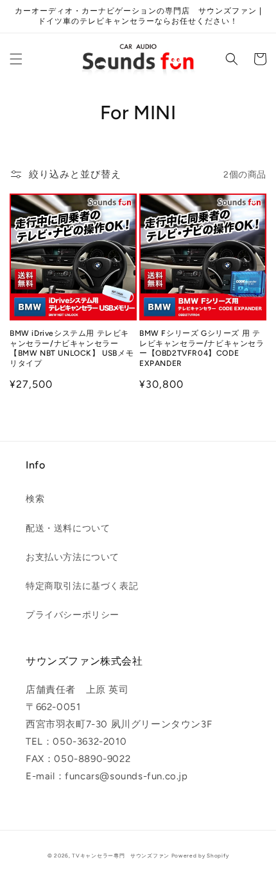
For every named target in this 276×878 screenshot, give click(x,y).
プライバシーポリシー (72, 614)
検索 (35, 498)
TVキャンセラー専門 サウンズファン (120, 855)
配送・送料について (68, 528)
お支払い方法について (72, 557)
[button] (16, 59)
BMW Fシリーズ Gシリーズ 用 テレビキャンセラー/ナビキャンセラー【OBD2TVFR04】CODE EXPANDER (201, 348)
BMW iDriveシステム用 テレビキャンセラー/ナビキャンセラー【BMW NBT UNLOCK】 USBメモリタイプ (72, 348)
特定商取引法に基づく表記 (82, 586)
